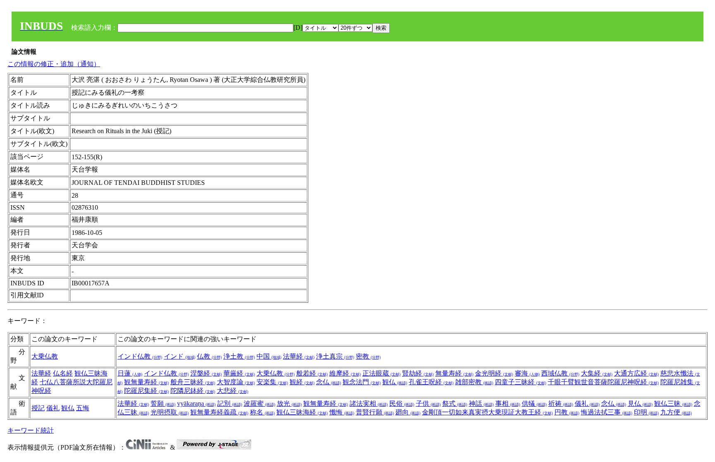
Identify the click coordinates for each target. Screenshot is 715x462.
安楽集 (272, 381)
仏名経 (63, 373)
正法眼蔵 (381, 373)
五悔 (82, 408)
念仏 (328, 381)
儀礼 (53, 408)
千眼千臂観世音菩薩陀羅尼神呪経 (603, 381)
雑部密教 (474, 381)
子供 (428, 403)
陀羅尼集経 (146, 390)
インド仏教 (140, 356)
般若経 (312, 373)
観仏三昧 (673, 403)
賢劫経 (418, 373)
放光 (289, 403)
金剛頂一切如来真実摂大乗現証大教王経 (487, 412)
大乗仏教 (44, 356)
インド (179, 356)
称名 (262, 412)
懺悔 (341, 412)
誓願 (163, 403)
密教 (368, 356)
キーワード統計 (30, 430)
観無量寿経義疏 (219, 412)
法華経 (298, 356)
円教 (566, 412)
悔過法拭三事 (606, 412)
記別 (229, 403)
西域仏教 (560, 373)
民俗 (401, 403)
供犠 (534, 403)
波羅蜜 (259, 403)
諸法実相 (369, 403)
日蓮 (130, 373)
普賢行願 (375, 412)
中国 (269, 356)
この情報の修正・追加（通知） (53, 63)
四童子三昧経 (520, 381)
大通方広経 (636, 373)
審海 (527, 373)
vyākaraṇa (196, 403)
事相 (507, 403)
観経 (302, 381)
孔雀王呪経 (431, 381)
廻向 (408, 412)
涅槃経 (206, 373)
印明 (646, 412)
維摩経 (345, 373)
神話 (481, 403)
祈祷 (560, 403)
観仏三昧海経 (302, 412)
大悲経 (232, 390)
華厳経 (239, 373)
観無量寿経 (146, 381)
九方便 (676, 412)
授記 (38, 408)
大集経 (596, 373)
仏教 (209, 356)
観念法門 (362, 381)
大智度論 (236, 381)
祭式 (454, 403)
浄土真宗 (335, 356)
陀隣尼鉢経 (192, 390)
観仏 (394, 381)
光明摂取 (170, 412)
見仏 (640, 403)
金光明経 (494, 373)
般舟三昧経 (192, 381)
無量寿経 (454, 373)
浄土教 (239, 356)
